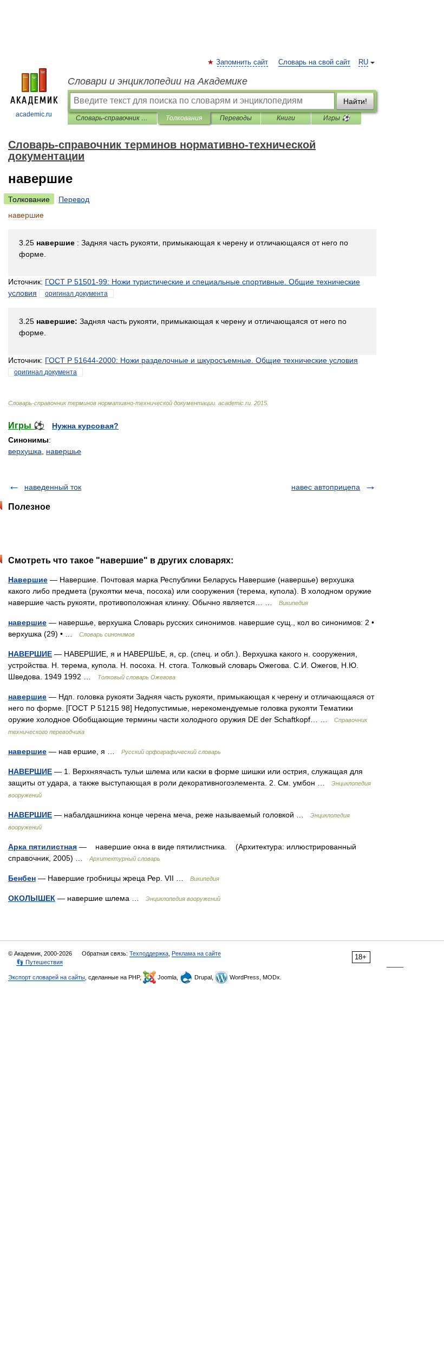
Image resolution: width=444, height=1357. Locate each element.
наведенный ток (52, 487)
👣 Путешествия (39, 962)
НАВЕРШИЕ (30, 654)
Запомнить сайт (242, 62)
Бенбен (22, 878)
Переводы (236, 118)
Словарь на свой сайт (314, 62)
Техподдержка (148, 953)
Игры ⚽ (336, 118)
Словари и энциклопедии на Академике (157, 81)
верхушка (25, 451)
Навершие (28, 579)
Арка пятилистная (42, 846)
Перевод (73, 199)
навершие (27, 622)
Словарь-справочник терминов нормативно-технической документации (112, 118)
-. (201, 360)
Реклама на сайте (196, 953)
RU (363, 62)
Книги (286, 118)
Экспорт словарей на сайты (46, 977)
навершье (63, 451)
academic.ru (34, 114)
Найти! (355, 101)
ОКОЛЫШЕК (31, 898)
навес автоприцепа (325, 487)
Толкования (184, 118)
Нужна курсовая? (85, 425)
